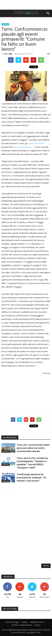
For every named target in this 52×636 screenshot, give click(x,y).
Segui (19, 583)
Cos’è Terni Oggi (11, 622)
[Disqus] (26, 528)
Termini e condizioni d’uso (22, 625)
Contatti (24, 622)
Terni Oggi (8, 54)
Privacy (37, 625)
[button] (48, 13)
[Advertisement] (26, 4)
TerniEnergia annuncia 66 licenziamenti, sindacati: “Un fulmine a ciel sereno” (31, 477)
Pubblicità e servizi (37, 622)
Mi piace (7, 583)
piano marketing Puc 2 (23, 147)
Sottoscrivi (44, 583)
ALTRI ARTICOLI (10, 438)
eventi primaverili (36, 143)
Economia (5, 24)
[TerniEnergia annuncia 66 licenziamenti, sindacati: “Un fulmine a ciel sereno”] (8, 477)
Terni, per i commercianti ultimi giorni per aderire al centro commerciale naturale (33, 448)
